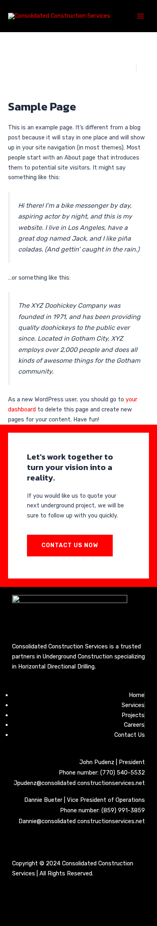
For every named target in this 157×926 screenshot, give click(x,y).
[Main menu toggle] (140, 16)
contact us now (69, 545)
